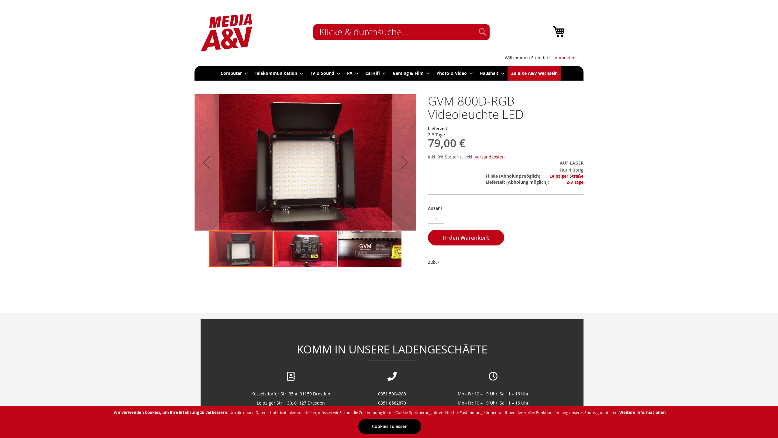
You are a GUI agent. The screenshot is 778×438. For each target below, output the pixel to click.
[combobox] (401, 32)
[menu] (389, 73)
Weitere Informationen (642, 412)
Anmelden (565, 58)
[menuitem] (232, 73)
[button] (206, 162)
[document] (390, 422)
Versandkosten (490, 157)
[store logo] (226, 32)
